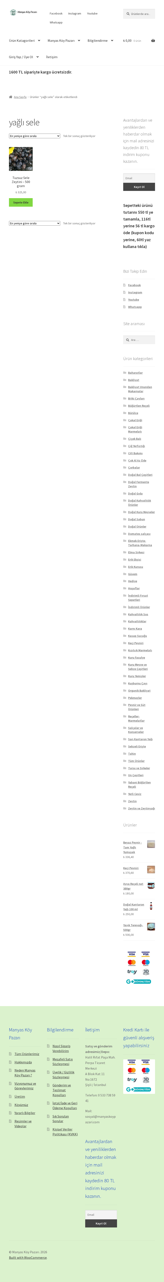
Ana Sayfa (20, 97)
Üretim (20, 1096)
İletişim (51, 57)
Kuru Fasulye (136, 657)
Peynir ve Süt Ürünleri (136, 707)
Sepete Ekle (20, 202)
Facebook (56, 13)
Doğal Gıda (135, 493)
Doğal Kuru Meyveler (141, 512)
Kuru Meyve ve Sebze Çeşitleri (138, 667)
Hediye (132, 581)
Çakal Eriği (135, 420)
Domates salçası (139, 534)
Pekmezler (135, 698)
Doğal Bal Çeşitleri (140, 475)
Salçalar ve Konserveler (136, 730)
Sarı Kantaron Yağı (140, 739)
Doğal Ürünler (137, 526)
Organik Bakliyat (139, 690)
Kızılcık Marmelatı (140, 650)
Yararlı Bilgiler (25, 1113)
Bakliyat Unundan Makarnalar (140, 389)
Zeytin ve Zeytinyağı (141, 808)
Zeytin (132, 801)
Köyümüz (21, 1105)
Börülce (133, 413)
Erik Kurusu (135, 567)
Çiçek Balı (134, 439)
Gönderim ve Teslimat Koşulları (62, 1090)
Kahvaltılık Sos (138, 614)
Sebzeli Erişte (137, 746)
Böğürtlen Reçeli (139, 406)
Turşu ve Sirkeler (139, 768)
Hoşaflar (134, 588)
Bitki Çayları (136, 398)
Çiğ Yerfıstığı (136, 446)
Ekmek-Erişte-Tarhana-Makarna (140, 543)
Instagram (74, 13)
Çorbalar (134, 467)
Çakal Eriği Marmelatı (135, 429)
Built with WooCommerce (28, 1257)
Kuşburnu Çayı (137, 683)
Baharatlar (135, 373)
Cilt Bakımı (135, 453)
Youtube (92, 13)
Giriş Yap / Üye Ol (21, 57)
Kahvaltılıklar (137, 621)
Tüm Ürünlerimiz (27, 1054)
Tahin (132, 754)
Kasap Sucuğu (137, 636)
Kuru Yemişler (137, 676)
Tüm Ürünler (136, 761)
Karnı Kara (135, 628)
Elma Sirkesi (136, 552)
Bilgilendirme (98, 40)
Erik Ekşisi (134, 559)
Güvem (132, 574)
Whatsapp (56, 22)
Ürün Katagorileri (22, 40)
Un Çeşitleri (136, 775)
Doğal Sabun (136, 519)
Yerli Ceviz (134, 794)
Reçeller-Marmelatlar (136, 718)
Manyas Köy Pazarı (61, 40)
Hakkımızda (23, 1062)
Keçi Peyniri (136, 643)
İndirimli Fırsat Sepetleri (138, 598)
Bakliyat (133, 380)
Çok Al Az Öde (137, 460)
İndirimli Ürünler (139, 607)
